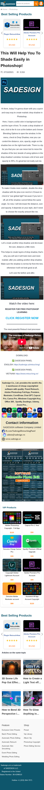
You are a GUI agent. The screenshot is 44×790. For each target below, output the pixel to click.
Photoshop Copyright (32, 742)
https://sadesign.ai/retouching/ (27, 365)
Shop (26, 725)
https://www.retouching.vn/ (27, 374)
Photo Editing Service (32, 746)
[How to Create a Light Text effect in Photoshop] (32, 667)
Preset (26, 730)
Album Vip (28, 738)
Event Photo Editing (9, 753)
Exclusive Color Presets (11, 730)
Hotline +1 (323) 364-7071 (22, 780)
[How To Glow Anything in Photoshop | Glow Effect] (32, 698)
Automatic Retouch (9, 742)
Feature (5, 725)
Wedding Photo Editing (10, 757)
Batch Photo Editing (9, 734)
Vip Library (28, 734)
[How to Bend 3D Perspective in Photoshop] (11, 698)
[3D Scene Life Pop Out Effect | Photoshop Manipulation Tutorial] (11, 667)
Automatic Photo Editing (11, 738)
